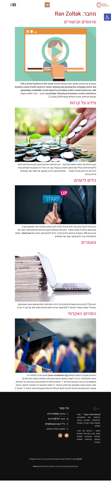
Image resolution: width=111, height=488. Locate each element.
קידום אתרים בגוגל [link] (71, 466)
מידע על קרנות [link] (83, 103)
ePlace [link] (35, 466)
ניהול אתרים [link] (43, 466)
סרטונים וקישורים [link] (80, 22)
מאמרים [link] (88, 242)
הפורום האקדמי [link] (82, 313)
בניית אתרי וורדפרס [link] (56, 466)
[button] (47, 4)
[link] (107, 17)
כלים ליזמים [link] (85, 180)
